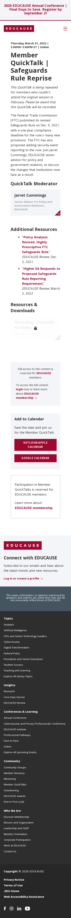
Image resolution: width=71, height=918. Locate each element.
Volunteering (11, 791)
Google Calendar (35, 458)
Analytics (9, 625)
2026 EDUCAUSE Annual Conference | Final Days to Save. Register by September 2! (35, 10)
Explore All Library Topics (18, 677)
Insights (9, 685)
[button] (65, 28)
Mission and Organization (19, 823)
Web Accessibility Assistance (24, 897)
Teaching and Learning (17, 671)
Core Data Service (14, 697)
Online (7, 747)
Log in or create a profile (21, 578)
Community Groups (15, 768)
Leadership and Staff (16, 829)
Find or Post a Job (14, 802)
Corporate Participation (17, 840)
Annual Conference (15, 718)
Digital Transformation (16, 648)
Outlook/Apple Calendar (35, 445)
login (19, 389)
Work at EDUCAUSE (15, 846)
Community (12, 761)
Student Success (13, 665)
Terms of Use (13, 885)
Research (9, 692)
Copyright (11, 871)
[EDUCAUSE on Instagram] (11, 908)
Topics (8, 618)
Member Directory (14, 773)
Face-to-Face (11, 741)
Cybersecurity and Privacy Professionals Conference (34, 724)
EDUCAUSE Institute (15, 730)
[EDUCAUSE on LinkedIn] (19, 908)
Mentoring (10, 779)
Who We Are (12, 811)
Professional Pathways (17, 735)
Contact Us (10, 852)
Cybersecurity (12, 642)
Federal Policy (12, 654)
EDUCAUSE (44, 373)
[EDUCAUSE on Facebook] (5, 908)
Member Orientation (15, 834)
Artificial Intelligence (15, 631)
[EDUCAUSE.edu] (19, 28)
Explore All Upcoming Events (20, 753)
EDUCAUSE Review (14, 703)
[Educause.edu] (23, 545)
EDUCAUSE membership (27, 396)
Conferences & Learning (21, 712)
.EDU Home (11, 891)
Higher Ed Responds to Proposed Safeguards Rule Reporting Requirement (41, 276)
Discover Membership (16, 817)
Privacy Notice (14, 880)
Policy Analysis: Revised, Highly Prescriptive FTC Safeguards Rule (35, 245)
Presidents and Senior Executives (23, 659)
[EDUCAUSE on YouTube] (27, 908)
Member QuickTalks (15, 785)
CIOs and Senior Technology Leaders (25, 636)
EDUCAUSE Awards (15, 796)
